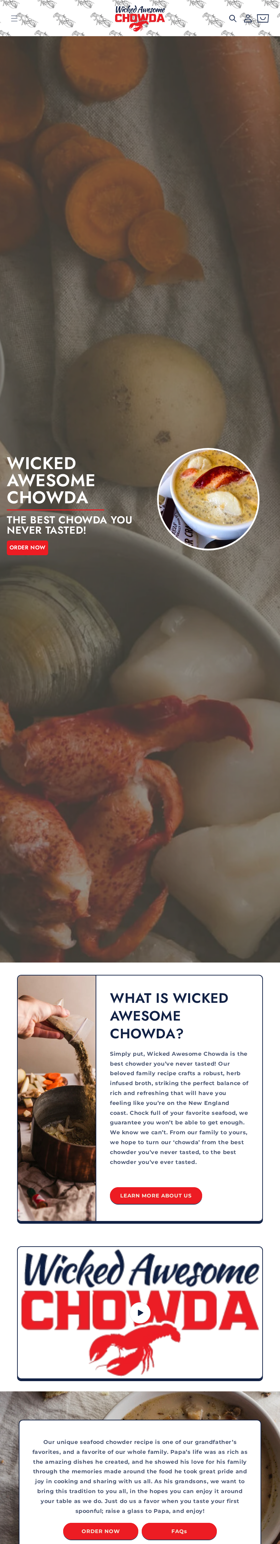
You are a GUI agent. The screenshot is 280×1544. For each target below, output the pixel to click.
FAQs (179, 1531)
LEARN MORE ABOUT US (156, 1195)
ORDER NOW (28, 547)
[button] (14, 18)
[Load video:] (140, 1312)
